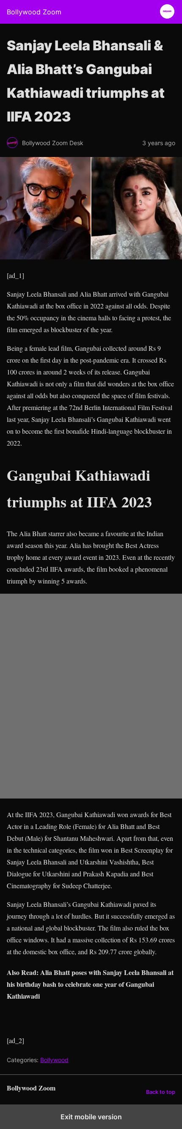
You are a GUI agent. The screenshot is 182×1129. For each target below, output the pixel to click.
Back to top (160, 1092)
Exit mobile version (91, 1116)
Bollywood (54, 1059)
